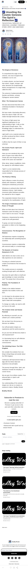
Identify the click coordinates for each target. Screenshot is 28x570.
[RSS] (19, 557)
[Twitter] (8, 557)
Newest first (20, 434)
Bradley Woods (5, 7)
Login (15, 2)
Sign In (19, 416)
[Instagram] (15, 557)
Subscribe (21, 2)
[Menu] (26, 2)
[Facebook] (12, 557)
